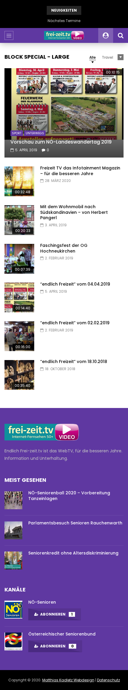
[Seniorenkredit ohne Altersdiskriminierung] (13, 560)
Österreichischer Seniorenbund (62, 634)
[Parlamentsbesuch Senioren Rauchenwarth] (13, 530)
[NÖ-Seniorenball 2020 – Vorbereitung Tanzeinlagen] (13, 500)
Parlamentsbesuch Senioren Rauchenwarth (75, 523)
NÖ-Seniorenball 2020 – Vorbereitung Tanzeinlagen (69, 495)
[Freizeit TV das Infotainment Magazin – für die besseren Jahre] (19, 181)
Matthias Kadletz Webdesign (68, 680)
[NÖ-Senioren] (13, 610)
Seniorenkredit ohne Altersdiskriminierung (73, 553)
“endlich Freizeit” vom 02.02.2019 (75, 323)
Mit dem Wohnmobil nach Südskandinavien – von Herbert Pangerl (74, 212)
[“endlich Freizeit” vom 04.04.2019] (19, 297)
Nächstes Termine (64, 20)
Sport (16, 133)
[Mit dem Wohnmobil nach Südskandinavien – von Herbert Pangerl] (19, 220)
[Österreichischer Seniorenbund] (13, 641)
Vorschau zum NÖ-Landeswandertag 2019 (61, 141)
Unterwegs (35, 133)
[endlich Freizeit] (64, 35)
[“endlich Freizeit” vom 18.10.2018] (19, 375)
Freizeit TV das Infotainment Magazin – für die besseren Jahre (80, 171)
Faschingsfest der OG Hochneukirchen (64, 248)
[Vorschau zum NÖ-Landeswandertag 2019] (64, 113)
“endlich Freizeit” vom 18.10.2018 (73, 362)
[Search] (120, 35)
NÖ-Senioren (42, 602)
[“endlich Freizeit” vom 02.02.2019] (19, 336)
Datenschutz (108, 680)
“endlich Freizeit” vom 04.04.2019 (75, 284)
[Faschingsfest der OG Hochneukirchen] (19, 259)
